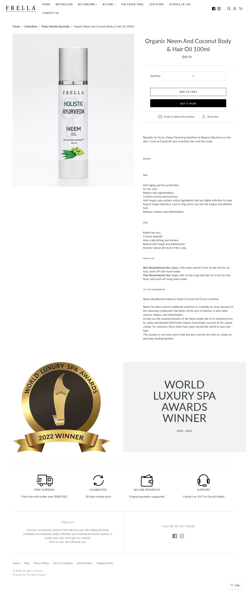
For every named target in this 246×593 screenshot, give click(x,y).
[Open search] (229, 8)
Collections (30, 26)
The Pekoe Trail (132, 4)
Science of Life (180, 4)
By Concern (86, 4)
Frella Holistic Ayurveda (55, 26)
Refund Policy (84, 563)
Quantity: (155, 75)
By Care (108, 4)
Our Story (156, 4)
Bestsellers (64, 4)
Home (46, 4)
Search (16, 563)
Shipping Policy (105, 563)
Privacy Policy (41, 563)
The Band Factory (36, 574)
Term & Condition (63, 563)
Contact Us (50, 13)
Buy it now (188, 103)
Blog (26, 563)
